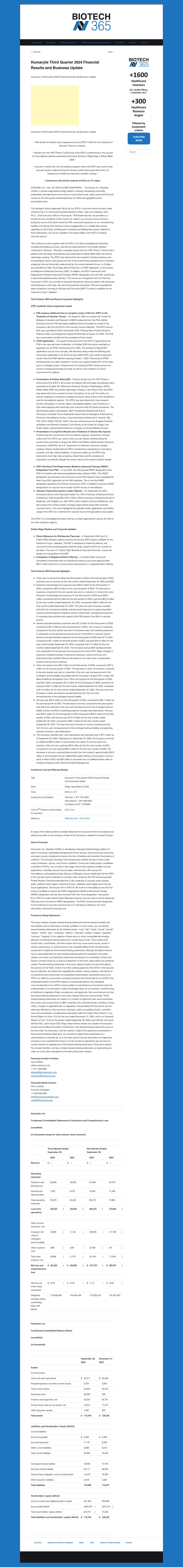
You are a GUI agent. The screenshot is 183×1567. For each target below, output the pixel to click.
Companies (50, 42)
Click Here (70, 809)
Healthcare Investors (68, 42)
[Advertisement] (55, 106)
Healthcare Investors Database (60, 1542)
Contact (144, 42)
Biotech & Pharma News (110, 1542)
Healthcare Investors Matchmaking (95, 42)
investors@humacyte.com (43, 1075)
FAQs (81, 1542)
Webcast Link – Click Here (77, 818)
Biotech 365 (36, 42)
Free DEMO (120, 42)
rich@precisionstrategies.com (45, 1096)
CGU (92, 1542)
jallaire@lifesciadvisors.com (44, 1072)
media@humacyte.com (42, 1100)
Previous (35, 51)
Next (111, 51)
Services (133, 42)
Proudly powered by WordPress (91, 1557)
